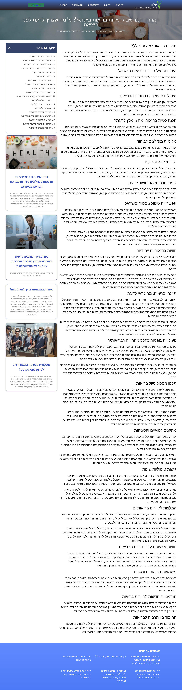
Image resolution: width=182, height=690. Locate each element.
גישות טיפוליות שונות (42, 108)
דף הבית (119, 4)
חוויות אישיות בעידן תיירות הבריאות (36, 116)
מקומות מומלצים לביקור (42, 72)
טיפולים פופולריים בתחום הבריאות (37, 64)
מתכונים (63, 4)
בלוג (115, 31)
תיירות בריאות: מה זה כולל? (40, 56)
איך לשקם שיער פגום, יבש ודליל (110, 656)
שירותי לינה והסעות (44, 76)
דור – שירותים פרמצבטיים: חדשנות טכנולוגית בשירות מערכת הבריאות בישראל (31, 181)
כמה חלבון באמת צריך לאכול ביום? (31, 289)
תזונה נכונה (77, 4)
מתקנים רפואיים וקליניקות (40, 104)
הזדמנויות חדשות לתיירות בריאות (37, 124)
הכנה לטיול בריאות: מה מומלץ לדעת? (36, 68)
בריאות (107, 4)
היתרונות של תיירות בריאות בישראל (37, 60)
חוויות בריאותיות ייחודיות (41, 88)
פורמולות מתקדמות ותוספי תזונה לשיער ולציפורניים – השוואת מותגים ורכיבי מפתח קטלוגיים (145, 660)
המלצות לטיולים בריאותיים (40, 112)
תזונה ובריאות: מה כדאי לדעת (38, 92)
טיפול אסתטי (93, 4)
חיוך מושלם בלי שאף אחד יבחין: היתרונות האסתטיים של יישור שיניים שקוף (76, 674)
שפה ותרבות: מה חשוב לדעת (39, 80)
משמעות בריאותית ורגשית (40, 120)
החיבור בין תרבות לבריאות (40, 128)
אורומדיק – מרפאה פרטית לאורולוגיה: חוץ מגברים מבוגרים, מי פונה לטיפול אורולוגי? (31, 261)
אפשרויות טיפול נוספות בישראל (39, 84)
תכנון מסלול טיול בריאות (41, 100)
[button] (9, 47)
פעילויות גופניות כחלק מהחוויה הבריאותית (34, 96)
